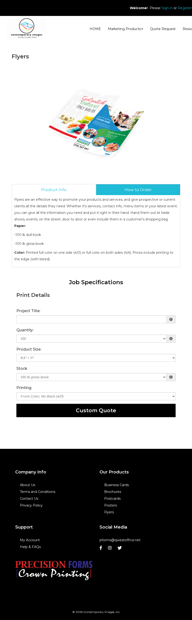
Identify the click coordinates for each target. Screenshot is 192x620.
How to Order (138, 189)
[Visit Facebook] (101, 549)
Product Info (53, 189)
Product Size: (28, 349)
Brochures (112, 492)
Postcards (112, 498)
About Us (27, 485)
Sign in (167, 8)
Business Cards (116, 485)
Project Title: (28, 311)
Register (185, 8)
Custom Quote (96, 410)
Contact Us (29, 498)
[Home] (53, 570)
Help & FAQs (30, 547)
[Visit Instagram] (110, 549)
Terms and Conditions (37, 492)
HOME (95, 29)
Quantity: (24, 330)
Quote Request (163, 29)
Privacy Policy (31, 505)
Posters (110, 505)
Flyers (109, 512)
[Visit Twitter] (120, 549)
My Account (30, 540)
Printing (23, 388)
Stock (21, 368)
